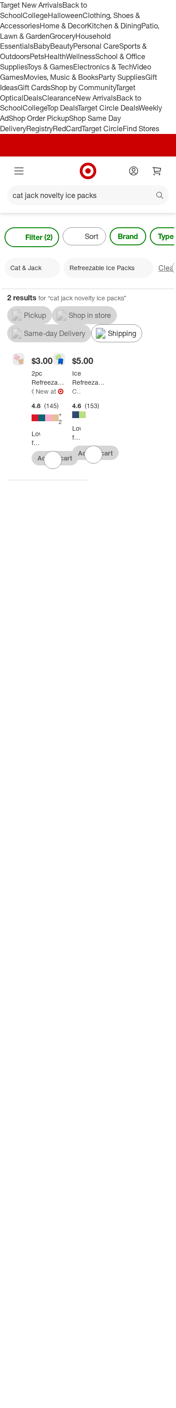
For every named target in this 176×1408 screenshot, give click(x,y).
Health (55, 56)
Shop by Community (83, 87)
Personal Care (96, 46)
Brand (128, 236)
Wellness (80, 56)
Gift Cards (34, 87)
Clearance (59, 97)
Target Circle (102, 128)
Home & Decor (63, 25)
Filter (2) (39, 237)
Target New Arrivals (31, 4)
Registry (39, 128)
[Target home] (88, 171)
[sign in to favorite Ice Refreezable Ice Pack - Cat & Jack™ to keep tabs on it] (93, 455)
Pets (37, 56)
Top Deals (62, 107)
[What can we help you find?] (88, 195)
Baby (41, 46)
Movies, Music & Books (60, 77)
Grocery (62, 36)
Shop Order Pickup (39, 118)
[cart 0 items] (157, 171)
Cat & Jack (33, 391)
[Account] (134, 171)
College (35, 15)
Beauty (61, 46)
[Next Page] (165, 237)
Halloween (65, 15)
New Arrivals (96, 97)
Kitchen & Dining (114, 25)
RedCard (67, 128)
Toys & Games (50, 66)
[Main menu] (19, 171)
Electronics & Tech (103, 66)
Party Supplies (121, 77)
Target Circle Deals (108, 107)
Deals (32, 97)
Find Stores (141, 128)
